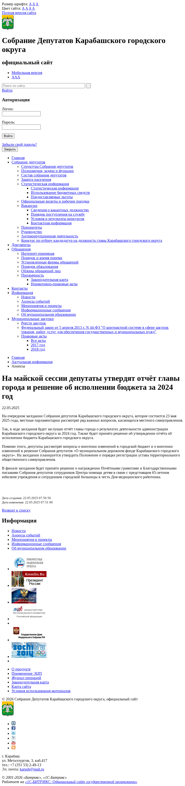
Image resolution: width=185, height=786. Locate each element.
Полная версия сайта (19, 13)
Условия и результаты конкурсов (57, 219)
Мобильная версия (27, 73)
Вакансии (29, 206)
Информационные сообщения (46, 310)
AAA (16, 77)
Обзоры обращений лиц (41, 271)
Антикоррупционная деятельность (49, 236)
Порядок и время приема (41, 258)
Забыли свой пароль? (19, 144)
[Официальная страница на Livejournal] (13, 738)
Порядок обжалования (39, 266)
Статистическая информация (45, 184)
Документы (21, 245)
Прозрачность (32, 275)
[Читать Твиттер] (13, 733)
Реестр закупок (33, 323)
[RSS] (13, 748)
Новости (28, 297)
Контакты (20, 288)
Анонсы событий (35, 301)
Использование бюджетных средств (60, 193)
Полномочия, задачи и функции (47, 171)
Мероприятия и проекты (41, 306)
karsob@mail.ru (32, 769)
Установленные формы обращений (50, 262)
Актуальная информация (32, 362)
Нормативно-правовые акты (54, 284)
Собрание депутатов (28, 162)
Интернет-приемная (37, 253)
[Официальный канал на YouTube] (13, 743)
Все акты (38, 340)
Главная (18, 158)
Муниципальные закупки (33, 319)
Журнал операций (26, 678)
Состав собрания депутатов (43, 175)
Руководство (31, 232)
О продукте (21, 669)
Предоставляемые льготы (52, 197)
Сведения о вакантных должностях (60, 210)
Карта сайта (21, 686)
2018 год (38, 349)
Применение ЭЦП (27, 673)
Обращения (21, 249)
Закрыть (10, 149)
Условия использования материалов (41, 691)
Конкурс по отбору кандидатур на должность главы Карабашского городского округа (91, 240)
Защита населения (36, 179)
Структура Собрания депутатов (47, 166)
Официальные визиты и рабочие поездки (55, 201)
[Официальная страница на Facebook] (13, 729)
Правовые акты (34, 336)
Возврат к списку (16, 510)
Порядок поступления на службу (58, 214)
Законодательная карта (49, 280)
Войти (7, 90)
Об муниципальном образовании (48, 314)
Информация (22, 293)
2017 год (38, 345)
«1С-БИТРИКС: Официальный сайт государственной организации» (81, 782)
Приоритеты (31, 227)
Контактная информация (51, 223)
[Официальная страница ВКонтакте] (13, 724)
